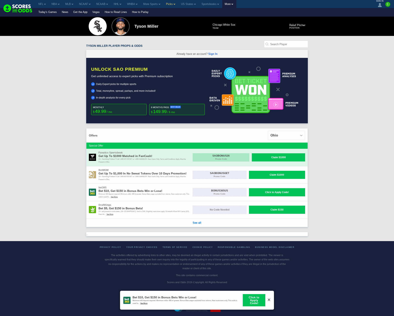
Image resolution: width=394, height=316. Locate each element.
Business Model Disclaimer (274, 247)
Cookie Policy (202, 247)
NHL (116, 4)
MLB (68, 4)
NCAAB (100, 4)
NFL (40, 4)
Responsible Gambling (234, 247)
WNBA (131, 4)
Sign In (213, 53)
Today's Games (47, 12)
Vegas (96, 12)
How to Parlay (140, 12)
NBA (54, 4)
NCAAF (83, 4)
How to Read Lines (116, 12)
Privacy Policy (110, 247)
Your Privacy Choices (142, 247)
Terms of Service (175, 247)
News (65, 12)
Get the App (80, 12)
